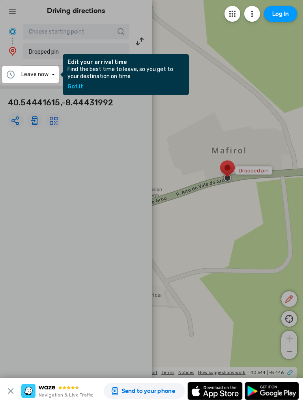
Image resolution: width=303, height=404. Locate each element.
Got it (75, 87)
